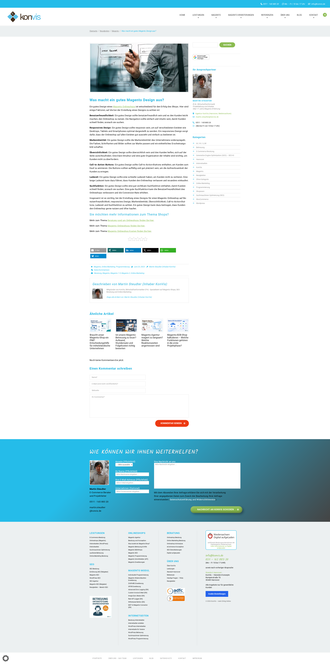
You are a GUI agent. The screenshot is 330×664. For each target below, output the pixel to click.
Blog (299, 15)
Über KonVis (171, 566)
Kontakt (312, 16)
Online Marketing (108, 267)
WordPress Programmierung (138, 639)
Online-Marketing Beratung (99, 556)
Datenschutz (166, 658)
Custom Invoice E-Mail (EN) (137, 593)
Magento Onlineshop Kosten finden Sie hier (129, 231)
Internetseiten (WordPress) (99, 544)
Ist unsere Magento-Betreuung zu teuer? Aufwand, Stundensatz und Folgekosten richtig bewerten (126, 341)
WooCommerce (202, 199)
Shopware (200, 191)
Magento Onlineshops (124, 106)
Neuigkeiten (104, 31)
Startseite (93, 31)
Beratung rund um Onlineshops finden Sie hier (131, 220)
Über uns (284, 16)
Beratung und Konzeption (137, 540)
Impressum (197, 658)
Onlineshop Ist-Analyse (175, 544)
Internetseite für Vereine (136, 629)
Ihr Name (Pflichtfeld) (126, 471)
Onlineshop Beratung (174, 537)
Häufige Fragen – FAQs (175, 578)
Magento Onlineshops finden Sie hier (126, 225)
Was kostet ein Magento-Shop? (139, 544)
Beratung (98, 273)
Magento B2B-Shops (135, 550)
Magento (215, 16)
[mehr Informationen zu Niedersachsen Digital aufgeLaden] (221, 536)
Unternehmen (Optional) (127, 488)
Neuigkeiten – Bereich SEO (99, 587)
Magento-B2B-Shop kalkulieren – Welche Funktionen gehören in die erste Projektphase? (177, 340)
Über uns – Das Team (117, 658)
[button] (98, 250)
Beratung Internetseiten (136, 620)
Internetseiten (201, 163)
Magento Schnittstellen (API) (138, 559)
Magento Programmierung (137, 556)
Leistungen (197, 16)
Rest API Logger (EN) (135, 599)
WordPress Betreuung (135, 632)
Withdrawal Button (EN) (136, 602)
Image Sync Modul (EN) (136, 596)
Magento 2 (125, 273)
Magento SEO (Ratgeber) (98, 584)
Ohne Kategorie (202, 179)
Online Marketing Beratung (176, 540)
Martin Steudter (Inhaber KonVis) (162, 267)
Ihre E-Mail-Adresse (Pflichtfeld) (131, 479)
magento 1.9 (115, 273)
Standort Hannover (173, 572)
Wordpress (200, 203)
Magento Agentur (134, 537)
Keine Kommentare (101, 270)
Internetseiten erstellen (136, 623)
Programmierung (123, 267)
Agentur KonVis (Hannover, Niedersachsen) (213, 113)
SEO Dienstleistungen (174, 550)
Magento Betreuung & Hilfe (137, 547)
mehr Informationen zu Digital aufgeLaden (221, 547)
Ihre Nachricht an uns (164, 461)
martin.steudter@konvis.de (207, 117)
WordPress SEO (95, 578)
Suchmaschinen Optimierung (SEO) (210, 195)
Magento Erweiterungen (240, 16)
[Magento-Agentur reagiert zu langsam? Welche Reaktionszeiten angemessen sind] (152, 325)
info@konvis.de (318, 4)
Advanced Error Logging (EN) (138, 590)
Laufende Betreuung (97, 553)
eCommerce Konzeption (175, 547)
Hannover (200, 159)
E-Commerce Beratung (205, 151)
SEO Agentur (94, 581)
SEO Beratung (94, 569)
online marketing (137, 273)
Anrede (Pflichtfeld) (125, 461)
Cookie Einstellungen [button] (217, 594)
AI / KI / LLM (201, 143)
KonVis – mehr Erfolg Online (221, 601)
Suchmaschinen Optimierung (100, 550)
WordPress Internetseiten (137, 626)
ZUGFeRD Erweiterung (135, 583)
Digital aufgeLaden (173, 553)
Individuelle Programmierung (138, 575)
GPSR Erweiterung (134, 586)
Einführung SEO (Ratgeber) (99, 572)
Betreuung (200, 147)
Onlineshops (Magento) (98, 540)
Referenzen (266, 16)
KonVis (199, 167)
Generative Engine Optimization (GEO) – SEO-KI (215, 155)
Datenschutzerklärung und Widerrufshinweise (192, 499)
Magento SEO (94, 575)
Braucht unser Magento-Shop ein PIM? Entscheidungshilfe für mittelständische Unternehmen (100, 341)
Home (182, 15)
